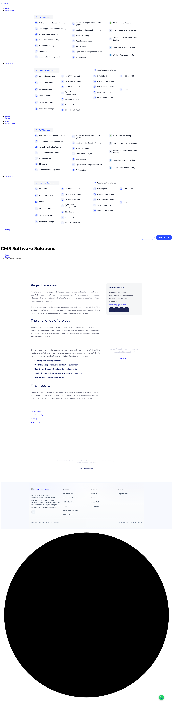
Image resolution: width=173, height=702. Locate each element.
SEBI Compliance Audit (105, 87)
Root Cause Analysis (84, 41)
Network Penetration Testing (50, 34)
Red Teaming (81, 46)
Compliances (9, 176)
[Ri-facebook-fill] (111, 309)
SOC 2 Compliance (46, 83)
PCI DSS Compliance (46, 102)
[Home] (45, 490)
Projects (7, 257)
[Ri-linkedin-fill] (121, 309)
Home (7, 255)
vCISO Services (68, 502)
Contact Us (95, 506)
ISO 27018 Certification (73, 82)
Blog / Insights (68, 514)
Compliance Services (70, 498)
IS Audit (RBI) (102, 76)
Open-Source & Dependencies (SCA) (90, 52)
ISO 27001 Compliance (47, 76)
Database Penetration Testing (125, 30)
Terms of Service (136, 522)
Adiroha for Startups (70, 510)
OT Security (43, 51)
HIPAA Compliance (45, 96)
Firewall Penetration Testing (124, 47)
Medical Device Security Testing (88, 30)
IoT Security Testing (46, 46)
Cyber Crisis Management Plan (71, 93)
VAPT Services (10, 123)
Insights (7, 229)
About (7, 121)
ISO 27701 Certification (73, 76)
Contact (7, 231)
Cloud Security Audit (72, 110)
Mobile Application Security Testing (52, 28)
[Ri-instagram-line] (126, 309)
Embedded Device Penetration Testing (125, 39)
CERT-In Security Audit (105, 92)
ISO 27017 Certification (73, 87)
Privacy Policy (95, 502)
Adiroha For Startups (46, 109)
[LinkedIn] (33, 512)
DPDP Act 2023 (129, 76)
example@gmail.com (117, 305)
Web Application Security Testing (52, 23)
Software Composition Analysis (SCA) (88, 24)
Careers (93, 498)
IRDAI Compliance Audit (106, 81)
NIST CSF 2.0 (69, 105)
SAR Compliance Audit (105, 98)
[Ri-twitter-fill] (116, 309)
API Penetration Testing (122, 23)
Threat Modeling (82, 35)
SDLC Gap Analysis (72, 99)
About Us (94, 494)
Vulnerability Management (49, 57)
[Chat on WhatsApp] (161, 697)
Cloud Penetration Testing (49, 40)
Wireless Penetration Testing (124, 55)
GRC (65, 506)
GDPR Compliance (45, 89)
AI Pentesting (81, 57)
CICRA (126, 90)
